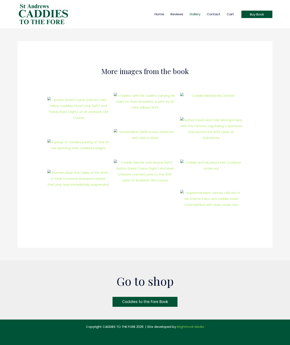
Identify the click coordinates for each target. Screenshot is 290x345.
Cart (230, 14)
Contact (213, 14)
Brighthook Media (190, 326)
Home (159, 14)
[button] (256, 14)
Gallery (195, 14)
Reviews (176, 14)
